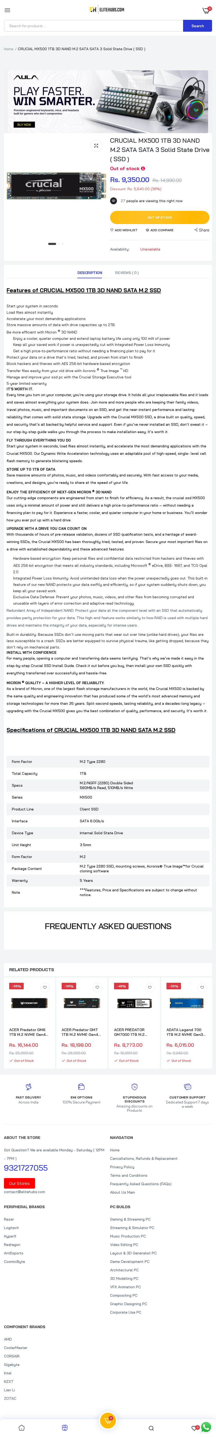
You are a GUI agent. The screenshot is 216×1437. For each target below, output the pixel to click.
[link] (45, 987)
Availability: (119, 249)
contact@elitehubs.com (24, 1191)
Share (204, 230)
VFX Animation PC (125, 1287)
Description (89, 272)
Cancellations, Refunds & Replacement (144, 1158)
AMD (8, 1339)
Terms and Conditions (129, 1175)
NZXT (9, 1381)
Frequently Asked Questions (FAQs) (140, 1183)
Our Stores (19, 1183)
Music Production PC (128, 1236)
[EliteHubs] (107, 10)
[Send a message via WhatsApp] (206, 1427)
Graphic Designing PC (128, 1303)
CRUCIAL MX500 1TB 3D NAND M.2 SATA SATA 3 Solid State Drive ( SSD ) (159, 149)
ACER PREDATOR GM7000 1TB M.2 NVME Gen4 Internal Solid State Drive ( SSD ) (132, 1032)
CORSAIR (11, 1356)
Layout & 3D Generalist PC (133, 1253)
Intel (8, 1373)
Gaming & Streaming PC (130, 1219)
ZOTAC (10, 1398)
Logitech (11, 1227)
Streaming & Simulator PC (132, 1227)
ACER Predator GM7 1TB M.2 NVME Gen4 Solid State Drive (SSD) (80, 1032)
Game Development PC (130, 1261)
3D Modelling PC (124, 1278)
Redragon (12, 1244)
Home (8, 49)
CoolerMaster (15, 1347)
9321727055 (26, 1168)
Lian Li (9, 1390)
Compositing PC (124, 1295)
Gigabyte (11, 1364)
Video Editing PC (124, 1244)
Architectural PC (124, 1270)
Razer (9, 1219)
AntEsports (13, 1253)
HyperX (10, 1236)
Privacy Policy (122, 1167)
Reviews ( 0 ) (127, 272)
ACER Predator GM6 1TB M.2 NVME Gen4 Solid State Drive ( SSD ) (27, 1032)
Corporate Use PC (125, 1312)
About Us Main (122, 1192)
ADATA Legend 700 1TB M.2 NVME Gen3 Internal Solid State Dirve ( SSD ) (184, 1032)
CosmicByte (14, 1261)
